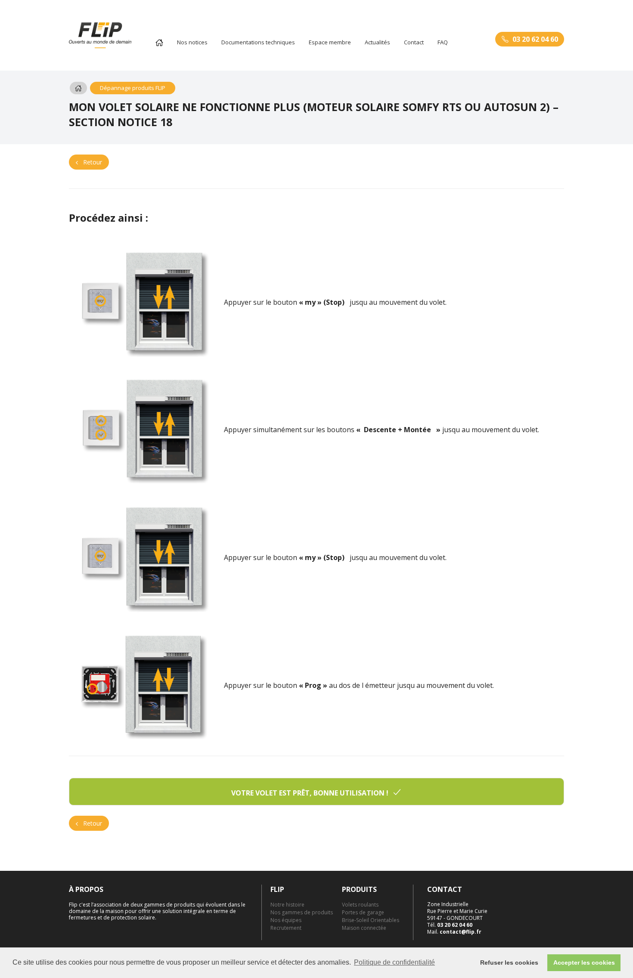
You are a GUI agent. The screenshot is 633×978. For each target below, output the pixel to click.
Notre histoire (287, 904)
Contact (414, 42)
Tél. (449, 924)
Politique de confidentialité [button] (394, 962)
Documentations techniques (258, 42)
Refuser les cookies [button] (509, 962)
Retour (91, 162)
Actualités (377, 42)
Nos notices (192, 42)
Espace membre (330, 42)
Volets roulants (360, 904)
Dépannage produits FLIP (132, 88)
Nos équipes (285, 920)
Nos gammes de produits (301, 912)
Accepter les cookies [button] (584, 962)
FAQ (443, 42)
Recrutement (285, 928)
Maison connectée (364, 928)
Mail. (454, 931)
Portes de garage (363, 912)
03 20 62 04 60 (535, 39)
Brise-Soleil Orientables (370, 920)
